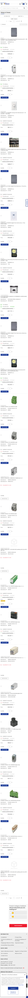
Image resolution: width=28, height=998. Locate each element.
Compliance (4, 937)
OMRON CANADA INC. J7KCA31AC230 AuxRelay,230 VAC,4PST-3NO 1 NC (14, 550)
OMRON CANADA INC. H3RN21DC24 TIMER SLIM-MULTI (12, 478)
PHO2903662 (4, 763)
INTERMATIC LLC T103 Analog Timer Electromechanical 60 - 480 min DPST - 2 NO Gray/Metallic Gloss (13, 370)
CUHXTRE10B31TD (4, 295)
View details (4, 498)
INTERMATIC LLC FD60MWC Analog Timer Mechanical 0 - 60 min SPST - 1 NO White (13, 113)
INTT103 (2, 368)
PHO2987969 (4, 620)
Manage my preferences (13, 992)
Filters (6, 16)
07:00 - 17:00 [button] (23, 2)
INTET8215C (3, 148)
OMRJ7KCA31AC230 (5, 548)
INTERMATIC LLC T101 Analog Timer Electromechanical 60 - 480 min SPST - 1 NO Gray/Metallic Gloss (14, 40)
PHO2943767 (3, 585)
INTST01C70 (3, 74)
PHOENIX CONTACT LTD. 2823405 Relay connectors (11, 836)
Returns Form (18, 953)
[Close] (24, 974)
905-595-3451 (12, 965)
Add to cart (4, 60)
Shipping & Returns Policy (7, 942)
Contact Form (4, 955)
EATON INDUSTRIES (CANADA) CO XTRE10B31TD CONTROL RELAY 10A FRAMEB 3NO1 (14, 297)
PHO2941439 (3, 799)
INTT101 (2, 38)
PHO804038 (3, 441)
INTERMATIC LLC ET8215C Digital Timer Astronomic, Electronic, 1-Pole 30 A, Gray (14, 150)
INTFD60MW (3, 111)
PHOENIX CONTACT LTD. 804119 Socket (9, 513)
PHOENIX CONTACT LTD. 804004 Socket (9, 406)
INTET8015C (3, 332)
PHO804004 (3, 405)
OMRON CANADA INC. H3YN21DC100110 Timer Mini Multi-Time (13, 657)
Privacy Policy (18, 937)
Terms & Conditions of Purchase (20, 940)
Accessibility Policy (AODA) (7, 945)
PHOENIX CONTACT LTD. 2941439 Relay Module (10, 800)
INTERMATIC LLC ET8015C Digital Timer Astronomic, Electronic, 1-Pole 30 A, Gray (14, 334)
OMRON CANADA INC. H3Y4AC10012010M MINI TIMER (11, 693)
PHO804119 (3, 512)
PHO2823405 (4, 835)
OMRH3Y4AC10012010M (6, 692)
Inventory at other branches (7, 51)
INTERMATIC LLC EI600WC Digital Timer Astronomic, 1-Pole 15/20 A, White (13, 223)
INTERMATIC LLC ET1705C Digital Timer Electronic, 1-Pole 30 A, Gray (13, 187)
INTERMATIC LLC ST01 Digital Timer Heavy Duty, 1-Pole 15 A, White (13, 76)
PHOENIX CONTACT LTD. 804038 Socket (9, 442)
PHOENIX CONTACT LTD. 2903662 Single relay (10, 764)
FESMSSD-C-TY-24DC (5, 728)
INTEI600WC (3, 221)
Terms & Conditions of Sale (6, 940)
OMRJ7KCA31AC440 (5, 870)
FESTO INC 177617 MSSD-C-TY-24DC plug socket (11, 729)
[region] (13, 985)
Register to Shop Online (21, 951)
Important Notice (19, 942)
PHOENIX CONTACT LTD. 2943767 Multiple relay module (12, 586)
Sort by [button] (20, 16)
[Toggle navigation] (2, 4)
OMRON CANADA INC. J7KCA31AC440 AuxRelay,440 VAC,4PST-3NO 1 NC (14, 872)
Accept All (13, 988)
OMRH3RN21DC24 (5, 476)
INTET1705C (3, 185)
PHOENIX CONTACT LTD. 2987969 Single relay (10, 622)
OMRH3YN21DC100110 (5, 656)
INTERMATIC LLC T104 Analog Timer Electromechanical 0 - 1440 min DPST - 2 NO (14, 260)
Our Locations (4, 953)
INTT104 (2, 258)
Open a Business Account (7, 951)
